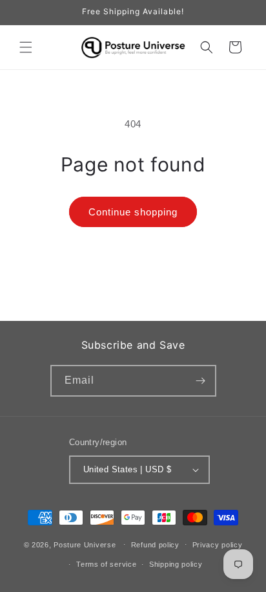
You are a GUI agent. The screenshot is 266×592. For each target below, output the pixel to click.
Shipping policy (176, 564)
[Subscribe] (201, 381)
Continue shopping (133, 211)
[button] (26, 47)
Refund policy (155, 545)
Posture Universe (85, 544)
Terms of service (106, 564)
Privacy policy (217, 545)
